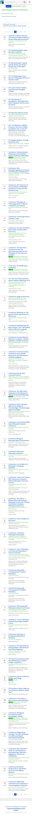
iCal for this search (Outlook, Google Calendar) (14, 26)
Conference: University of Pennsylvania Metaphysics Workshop (17, 636)
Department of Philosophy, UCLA (16, 442)
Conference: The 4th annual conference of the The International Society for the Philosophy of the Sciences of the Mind (18, 251)
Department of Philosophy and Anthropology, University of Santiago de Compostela (18, 360)
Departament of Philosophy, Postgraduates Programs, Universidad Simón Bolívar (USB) (18, 719)
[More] (30, 2)
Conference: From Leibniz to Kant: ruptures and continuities (18, 699)
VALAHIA (16, 680)
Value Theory (19, 223)
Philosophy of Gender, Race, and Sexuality (17, 526)
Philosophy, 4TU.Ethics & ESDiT (16, 220)
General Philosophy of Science (18, 789)
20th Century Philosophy (18, 132)
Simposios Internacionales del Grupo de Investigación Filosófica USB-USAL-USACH (19, 724)
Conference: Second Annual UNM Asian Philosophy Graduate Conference (19, 424)
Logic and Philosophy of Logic (19, 160)
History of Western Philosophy (19, 81)
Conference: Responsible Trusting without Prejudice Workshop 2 (17, 572)
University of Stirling (13, 575)
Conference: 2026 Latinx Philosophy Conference (16, 452)
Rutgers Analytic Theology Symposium (18, 145)
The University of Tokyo (19, 396)
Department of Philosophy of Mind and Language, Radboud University (18, 115)
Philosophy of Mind (17, 260)
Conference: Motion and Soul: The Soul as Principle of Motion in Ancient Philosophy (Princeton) (19, 37)
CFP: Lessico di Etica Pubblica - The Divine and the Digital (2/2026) (18, 89)
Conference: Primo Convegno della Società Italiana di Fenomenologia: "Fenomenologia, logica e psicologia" (19, 407)
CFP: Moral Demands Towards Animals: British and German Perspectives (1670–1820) (17, 65)
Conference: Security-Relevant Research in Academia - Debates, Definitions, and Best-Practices (19, 339)
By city (24, 6)
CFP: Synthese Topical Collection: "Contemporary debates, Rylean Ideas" (19, 690)
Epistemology (15, 118)
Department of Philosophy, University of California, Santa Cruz (18, 522)
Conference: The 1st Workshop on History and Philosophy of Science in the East (18, 551)
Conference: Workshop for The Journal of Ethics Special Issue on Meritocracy (18, 314)
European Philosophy (21, 708)
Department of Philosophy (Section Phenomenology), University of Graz (17, 54)
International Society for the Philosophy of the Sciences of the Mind (18, 257)
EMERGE (10, 380)
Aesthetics (26, 107)
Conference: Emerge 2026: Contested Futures (16, 374)
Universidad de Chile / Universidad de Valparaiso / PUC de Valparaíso (18, 192)
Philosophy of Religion (17, 93)
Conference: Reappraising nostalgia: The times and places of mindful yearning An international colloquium (18, 735)
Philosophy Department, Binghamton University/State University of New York (18, 610)
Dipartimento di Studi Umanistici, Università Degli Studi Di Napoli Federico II (19, 412)
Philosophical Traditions (14, 212)
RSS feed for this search (9, 24)
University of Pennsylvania (15, 639)
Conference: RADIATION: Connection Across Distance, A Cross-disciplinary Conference (18, 783)
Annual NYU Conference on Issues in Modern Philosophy (17, 488)
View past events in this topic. (9, 16)
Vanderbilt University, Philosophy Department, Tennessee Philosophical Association (18, 538)
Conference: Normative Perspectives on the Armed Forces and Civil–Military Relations (17, 769)
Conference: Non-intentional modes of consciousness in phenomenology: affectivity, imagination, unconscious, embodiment (17, 752)
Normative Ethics (12, 163)
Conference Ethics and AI (14, 239)
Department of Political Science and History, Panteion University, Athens (17, 298)
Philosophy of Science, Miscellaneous (17, 369)
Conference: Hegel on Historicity (18, 296)
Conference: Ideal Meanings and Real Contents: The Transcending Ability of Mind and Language (19, 327)
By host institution (16, 6)
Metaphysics (15, 525)
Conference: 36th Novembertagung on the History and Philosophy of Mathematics (19, 170)
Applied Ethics (11, 71)
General (14, 197)
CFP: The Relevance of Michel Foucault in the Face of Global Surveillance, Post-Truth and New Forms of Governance (18, 128)
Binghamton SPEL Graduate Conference (18, 613)
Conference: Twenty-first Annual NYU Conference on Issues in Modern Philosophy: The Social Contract (19, 480)
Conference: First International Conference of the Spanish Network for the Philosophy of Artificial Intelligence (18, 354)
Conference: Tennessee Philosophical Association (16, 534)
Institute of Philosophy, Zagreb (16, 331)
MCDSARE (10, 682)
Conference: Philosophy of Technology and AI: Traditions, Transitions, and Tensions (18, 204)
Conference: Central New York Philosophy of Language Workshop (18, 466)
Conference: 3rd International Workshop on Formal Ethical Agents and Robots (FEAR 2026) (18, 154)
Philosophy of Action (17, 57)
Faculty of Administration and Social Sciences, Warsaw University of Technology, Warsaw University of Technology (17, 235)
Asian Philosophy (16, 398)
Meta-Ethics (22, 241)
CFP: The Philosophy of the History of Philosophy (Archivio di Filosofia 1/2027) (19, 78)
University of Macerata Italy (15, 739)
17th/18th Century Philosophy (19, 70)
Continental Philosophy (18, 107)
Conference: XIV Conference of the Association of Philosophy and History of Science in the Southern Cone (18, 187)
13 (25, 32)
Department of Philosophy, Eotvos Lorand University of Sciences (18, 758)
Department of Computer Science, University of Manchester (17, 158)
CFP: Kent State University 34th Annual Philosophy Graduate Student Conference (18, 660)
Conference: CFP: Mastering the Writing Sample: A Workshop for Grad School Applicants (18, 647)
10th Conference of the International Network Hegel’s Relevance (18, 302)
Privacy (16, 810)
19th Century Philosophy (18, 305)
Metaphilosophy (12, 306)
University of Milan (13, 68)
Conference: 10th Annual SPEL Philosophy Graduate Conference (19, 607)
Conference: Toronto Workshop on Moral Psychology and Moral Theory (18, 621)
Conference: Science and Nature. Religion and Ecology (19, 677)
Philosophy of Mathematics (15, 180)
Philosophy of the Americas (19, 458)
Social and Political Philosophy (18, 58)
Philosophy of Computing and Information (18, 162)
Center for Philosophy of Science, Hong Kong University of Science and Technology (19, 555)
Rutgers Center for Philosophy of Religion (18, 143)
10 (21, 32)
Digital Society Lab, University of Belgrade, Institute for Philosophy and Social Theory (18, 377)
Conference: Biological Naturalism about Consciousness (18, 439)
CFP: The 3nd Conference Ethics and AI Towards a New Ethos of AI (19, 279)
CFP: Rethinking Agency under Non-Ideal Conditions (18, 51)
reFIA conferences (13, 364)
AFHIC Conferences (13, 195)
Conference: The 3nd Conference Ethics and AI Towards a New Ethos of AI (19, 229)
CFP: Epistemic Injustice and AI (18, 113)
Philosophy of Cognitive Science (20, 274)
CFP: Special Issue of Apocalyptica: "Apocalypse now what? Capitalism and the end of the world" (18, 102)
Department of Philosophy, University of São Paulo (17, 702)
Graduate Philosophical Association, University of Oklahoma (17, 651)
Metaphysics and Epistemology (16, 83)
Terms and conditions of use (16, 808)
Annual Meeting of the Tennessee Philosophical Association (17, 541)
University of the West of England (16, 787)
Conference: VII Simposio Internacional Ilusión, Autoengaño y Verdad (16, 714)
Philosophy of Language (18, 473)
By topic (8, 6)
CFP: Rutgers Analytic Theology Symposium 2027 (18, 141)
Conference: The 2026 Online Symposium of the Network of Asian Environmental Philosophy (18, 393)
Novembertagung (13, 177)
